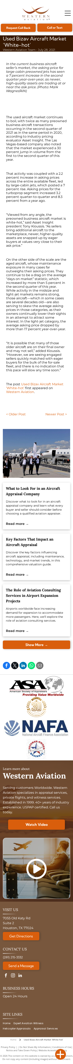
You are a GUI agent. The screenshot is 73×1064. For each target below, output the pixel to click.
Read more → (17, 524)
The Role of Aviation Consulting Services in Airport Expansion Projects (33, 595)
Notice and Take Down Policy (21, 1050)
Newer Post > (56, 414)
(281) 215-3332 (13, 957)
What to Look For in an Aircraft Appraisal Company (33, 491)
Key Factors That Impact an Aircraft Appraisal (29, 542)
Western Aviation (20, 392)
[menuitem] (8, 1023)
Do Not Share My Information (34, 1047)
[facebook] (6, 975)
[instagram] (13, 975)
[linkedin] (20, 975)
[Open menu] (68, 13)
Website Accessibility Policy (53, 1050)
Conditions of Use (61, 1047)
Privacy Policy (8, 1047)
